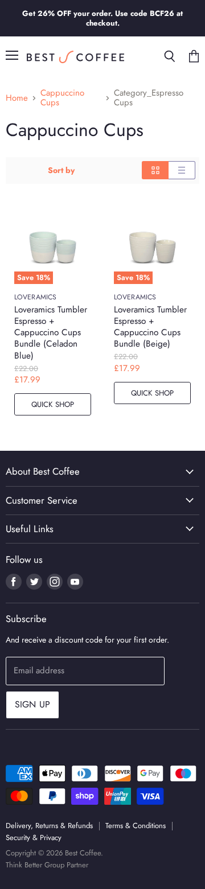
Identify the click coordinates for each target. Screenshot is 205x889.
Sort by (61, 170)
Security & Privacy (34, 837)
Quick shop (52, 404)
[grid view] (155, 170)
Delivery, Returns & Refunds (49, 825)
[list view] (182, 170)
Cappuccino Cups (62, 98)
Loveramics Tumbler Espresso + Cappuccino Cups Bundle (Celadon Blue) (50, 332)
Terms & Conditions (135, 825)
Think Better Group (35, 864)
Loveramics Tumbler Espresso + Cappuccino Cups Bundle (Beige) (150, 326)
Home (17, 98)
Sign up (32, 704)
